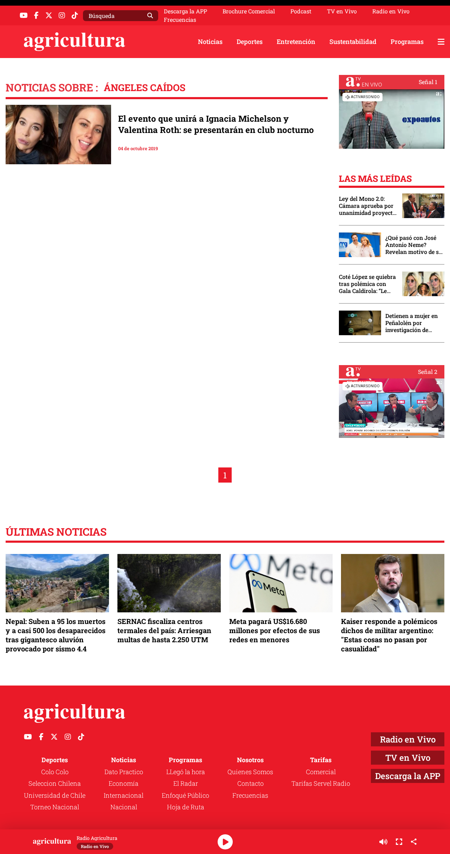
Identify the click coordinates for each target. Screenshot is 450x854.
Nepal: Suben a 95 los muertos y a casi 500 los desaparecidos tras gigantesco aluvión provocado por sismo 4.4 (55, 635)
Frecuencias (180, 20)
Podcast (300, 11)
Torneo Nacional (54, 807)
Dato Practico (123, 771)
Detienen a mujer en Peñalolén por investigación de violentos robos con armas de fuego (411, 322)
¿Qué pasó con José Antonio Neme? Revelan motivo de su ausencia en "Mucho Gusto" (413, 244)
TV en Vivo (342, 11)
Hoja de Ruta (185, 807)
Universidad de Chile (54, 795)
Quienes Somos (250, 771)
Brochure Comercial (249, 11)
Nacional (123, 807)
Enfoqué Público (185, 795)
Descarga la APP (185, 11)
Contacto (250, 783)
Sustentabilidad (353, 41)
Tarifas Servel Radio (320, 783)
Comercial (321, 771)
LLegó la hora (185, 771)
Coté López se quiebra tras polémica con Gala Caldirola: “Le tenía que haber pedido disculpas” (367, 283)
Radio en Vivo (391, 11)
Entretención (296, 41)
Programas (407, 41)
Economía (124, 783)
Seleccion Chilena (54, 783)
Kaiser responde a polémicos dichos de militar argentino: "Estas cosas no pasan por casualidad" (389, 635)
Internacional (123, 795)
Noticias (210, 41)
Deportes (250, 41)
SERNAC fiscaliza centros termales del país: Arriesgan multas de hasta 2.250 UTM (164, 630)
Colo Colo (55, 771)
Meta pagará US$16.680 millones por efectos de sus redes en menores (274, 630)
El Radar (185, 783)
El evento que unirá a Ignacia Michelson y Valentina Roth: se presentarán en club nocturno (216, 124)
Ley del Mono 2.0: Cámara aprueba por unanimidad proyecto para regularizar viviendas (367, 205)
